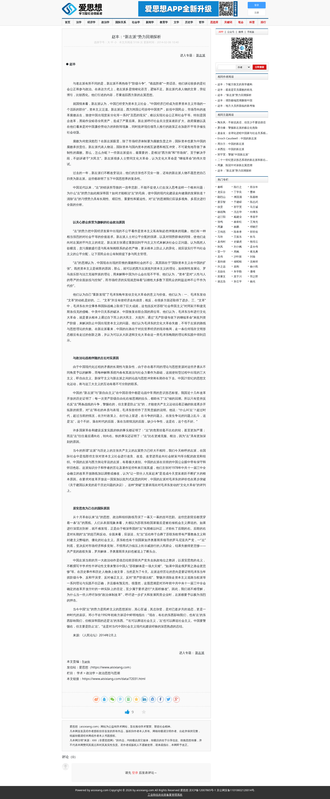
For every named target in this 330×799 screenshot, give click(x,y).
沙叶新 (238, 256)
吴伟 (220, 256)
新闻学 (150, 22)
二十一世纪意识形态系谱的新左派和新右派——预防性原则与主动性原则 (260, 160)
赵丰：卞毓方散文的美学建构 (235, 84)
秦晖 (220, 187)
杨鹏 (236, 226)
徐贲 (220, 207)
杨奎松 (238, 222)
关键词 (228, 22)
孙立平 (238, 281)
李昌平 (254, 217)
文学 (176, 22)
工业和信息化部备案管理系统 (165, 795)
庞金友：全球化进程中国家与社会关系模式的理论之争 (250, 133)
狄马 (252, 236)
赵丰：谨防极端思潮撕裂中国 (235, 100)
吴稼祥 (254, 261)
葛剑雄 (222, 261)
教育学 (164, 22)
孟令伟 (254, 246)
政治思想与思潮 (109, 673)
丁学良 (238, 192)
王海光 (254, 222)
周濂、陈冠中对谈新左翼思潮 (235, 165)
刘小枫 (238, 246)
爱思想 (92, 9)
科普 (252, 22)
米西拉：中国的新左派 (231, 149)
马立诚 (254, 207)
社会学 (136, 22)
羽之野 (254, 276)
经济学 (91, 22)
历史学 (189, 22)
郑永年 (254, 187)
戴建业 (238, 217)
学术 (80, 673)
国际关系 (120, 22)
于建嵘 (238, 202)
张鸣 (220, 222)
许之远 (222, 266)
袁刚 (236, 266)
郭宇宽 (238, 207)
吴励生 (222, 271)
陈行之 (238, 187)
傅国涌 (238, 197)
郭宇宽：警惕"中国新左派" (233, 154)
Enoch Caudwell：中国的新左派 (237, 138)
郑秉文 (222, 276)
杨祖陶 (222, 212)
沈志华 (238, 212)
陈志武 (254, 202)
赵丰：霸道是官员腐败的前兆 (235, 89)
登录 (135, 773)
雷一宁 (222, 251)
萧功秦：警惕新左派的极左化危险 (238, 127)
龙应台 (222, 192)
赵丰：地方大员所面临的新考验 (236, 105)
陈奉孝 (238, 231)
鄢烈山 (222, 197)
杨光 (252, 281)
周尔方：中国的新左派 (231, 143)
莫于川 (238, 276)
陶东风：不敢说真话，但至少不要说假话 (242, 122)
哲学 (201, 22)
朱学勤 (238, 271)
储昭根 (238, 261)
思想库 (214, 22)
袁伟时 (222, 241)
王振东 (238, 236)
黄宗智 (222, 202)
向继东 (254, 212)
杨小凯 (254, 266)
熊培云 (254, 241)
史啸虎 (238, 241)
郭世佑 (254, 231)
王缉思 (222, 231)
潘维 (252, 271)
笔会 (240, 22)
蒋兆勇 (254, 251)
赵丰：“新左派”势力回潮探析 (235, 95)
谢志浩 (222, 281)
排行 (263, 22)
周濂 (220, 226)
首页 (67, 22)
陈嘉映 (254, 197)
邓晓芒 (254, 226)
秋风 (220, 246)
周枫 (236, 251)
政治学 (105, 22)
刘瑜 (252, 256)
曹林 (252, 192)
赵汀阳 (222, 217)
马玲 (220, 236)
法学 (79, 22)
